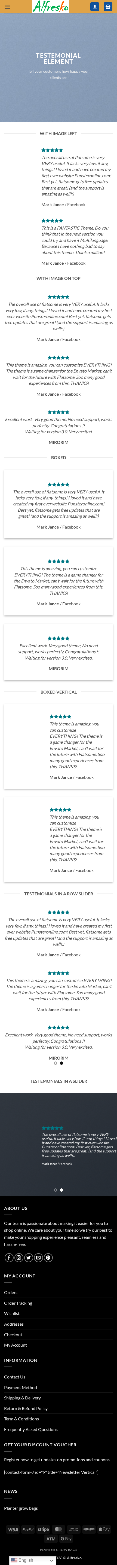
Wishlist (12, 1313)
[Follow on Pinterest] (48, 1257)
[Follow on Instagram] (18, 1257)
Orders (10, 1292)
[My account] (94, 6)
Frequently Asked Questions (31, 1429)
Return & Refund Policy (26, 1408)
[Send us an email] (38, 1257)
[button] (7, 6)
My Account (15, 1344)
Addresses (14, 1323)
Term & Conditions (21, 1418)
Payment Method (20, 1387)
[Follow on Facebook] (9, 1257)
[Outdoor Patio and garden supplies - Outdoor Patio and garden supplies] (50, 6)
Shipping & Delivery (22, 1397)
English (25, 1560)
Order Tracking (18, 1302)
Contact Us (14, 1376)
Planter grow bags (21, 1508)
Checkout (13, 1334)
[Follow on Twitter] (28, 1257)
